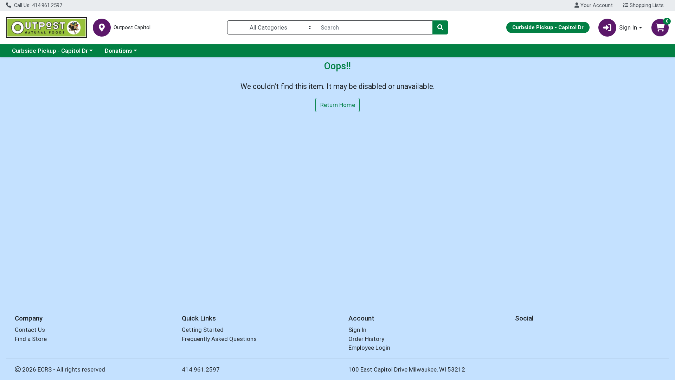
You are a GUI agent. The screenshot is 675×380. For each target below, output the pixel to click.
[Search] (440, 27)
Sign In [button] (628, 27)
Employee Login (369, 347)
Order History (366, 338)
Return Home (337, 104)
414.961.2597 (201, 369)
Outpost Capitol (132, 27)
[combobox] (374, 27)
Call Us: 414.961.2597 (37, 5)
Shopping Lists (646, 5)
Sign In (357, 329)
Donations (118, 50)
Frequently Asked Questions (219, 338)
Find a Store (31, 338)
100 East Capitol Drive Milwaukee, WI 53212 (406, 369)
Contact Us (30, 329)
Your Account (596, 5)
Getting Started (203, 329)
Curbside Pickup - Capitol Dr (50, 50)
